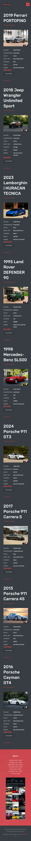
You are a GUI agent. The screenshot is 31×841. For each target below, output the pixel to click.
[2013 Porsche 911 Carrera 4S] (15, 615)
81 (25, 384)
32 (25, 543)
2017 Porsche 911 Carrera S (15, 511)
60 (25, 461)
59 (25, 217)
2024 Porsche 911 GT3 (15, 431)
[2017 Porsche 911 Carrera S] (15, 535)
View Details (8, 73)
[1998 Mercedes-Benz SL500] (15, 377)
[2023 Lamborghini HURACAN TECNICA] (15, 210)
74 (25, 130)
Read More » (7, 81)
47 (25, 302)
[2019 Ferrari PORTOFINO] (15, 38)
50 (25, 707)
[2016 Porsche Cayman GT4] (15, 700)
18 (25, 622)
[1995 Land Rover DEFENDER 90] (15, 295)
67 (25, 45)
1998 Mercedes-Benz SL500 (15, 354)
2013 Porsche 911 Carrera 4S (15, 593)
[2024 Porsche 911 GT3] (15, 454)
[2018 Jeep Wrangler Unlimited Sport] (15, 123)
